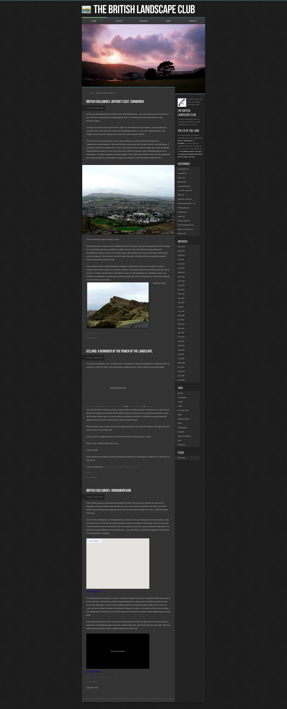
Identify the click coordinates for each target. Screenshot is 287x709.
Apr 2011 (181, 320)
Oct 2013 (181, 268)
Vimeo (148, 406)
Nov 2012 (181, 290)
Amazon (180, 141)
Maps (180, 414)
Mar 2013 (181, 277)
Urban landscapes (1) (185, 225)
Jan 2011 (181, 333)
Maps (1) (181, 195)
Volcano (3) (182, 233)
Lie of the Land (105, 333)
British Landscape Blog (105, 93)
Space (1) (181, 216)
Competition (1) (183, 169)
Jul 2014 (181, 259)
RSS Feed (181, 458)
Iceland (102, 677)
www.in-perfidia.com (112, 467)
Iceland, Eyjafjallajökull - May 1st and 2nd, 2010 (105, 406)
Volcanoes (94, 333)
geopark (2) (182, 182)
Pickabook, (181, 143)
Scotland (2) (182, 212)
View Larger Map (93, 591)
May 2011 (181, 315)
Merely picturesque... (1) (186, 203)
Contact (193, 21)
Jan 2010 (181, 376)
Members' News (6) (185, 199)
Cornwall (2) (182, 173)
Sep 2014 (181, 251)
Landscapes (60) (184, 186)
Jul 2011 (181, 307)
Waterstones (188, 141)
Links (168, 21)
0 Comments (91, 338)
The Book (143, 21)
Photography (182, 427)
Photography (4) (183, 208)
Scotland (181, 432)
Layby (180, 406)
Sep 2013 (181, 272)
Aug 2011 (181, 302)
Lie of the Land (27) (185, 190)
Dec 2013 (181, 264)
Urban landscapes (184, 436)
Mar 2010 (181, 371)
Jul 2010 (181, 354)
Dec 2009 (181, 380)
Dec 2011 (181, 298)
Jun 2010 (181, 358)
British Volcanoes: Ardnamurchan (108, 490)
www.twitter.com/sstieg (130, 467)
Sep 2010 (181, 345)
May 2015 (181, 247)
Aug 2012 (181, 294)
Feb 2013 (181, 281)
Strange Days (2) (184, 221)
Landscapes (182, 397)
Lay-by (180, 402)
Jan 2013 (181, 285)
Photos (119, 21)
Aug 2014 (181, 255)
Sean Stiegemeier (136, 406)
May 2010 (181, 363)
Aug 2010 (181, 350)
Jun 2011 (181, 311)
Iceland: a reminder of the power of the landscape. (119, 351)
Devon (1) (181, 177)
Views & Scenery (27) (185, 229)
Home (94, 21)
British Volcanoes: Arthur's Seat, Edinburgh (115, 101)
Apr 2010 (181, 367)
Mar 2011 (181, 324)
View (179, 440)
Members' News (183, 419)
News (180, 423)
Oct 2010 (181, 341)
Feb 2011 (181, 328)
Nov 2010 (181, 337)
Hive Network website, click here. (191, 151)
